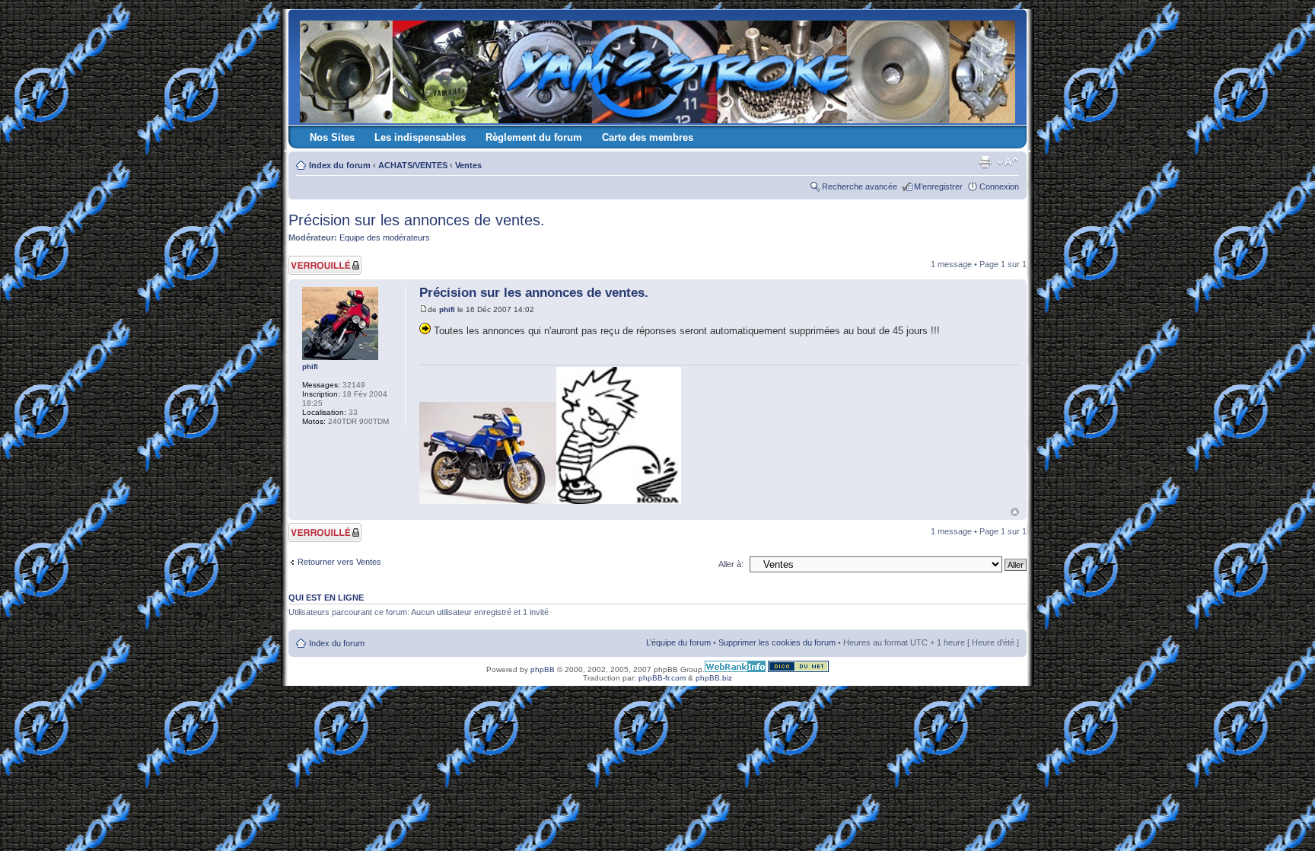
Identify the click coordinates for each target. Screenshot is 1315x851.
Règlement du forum (534, 137)
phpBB (542, 669)
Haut (1015, 512)
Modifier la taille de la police (1008, 162)
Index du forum (340, 165)
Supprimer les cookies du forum (777, 642)
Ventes (468, 165)
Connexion (999, 186)
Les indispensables (420, 137)
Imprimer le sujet (984, 162)
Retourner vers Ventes (339, 561)
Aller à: (730, 564)
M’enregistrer (938, 186)
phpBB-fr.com (662, 678)
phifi (447, 309)
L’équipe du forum (678, 642)
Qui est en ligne (326, 597)
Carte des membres (647, 137)
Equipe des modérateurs (384, 237)
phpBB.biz (714, 678)
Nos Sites (332, 137)
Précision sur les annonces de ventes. (416, 220)
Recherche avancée (859, 186)
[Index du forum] (658, 69)
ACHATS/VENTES (412, 165)
